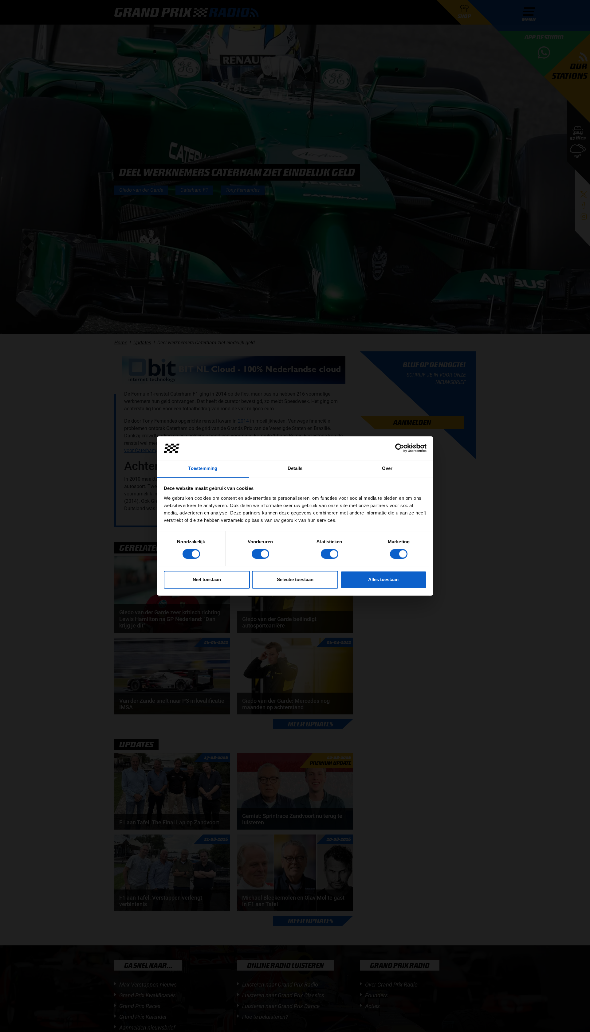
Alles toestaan (383, 579)
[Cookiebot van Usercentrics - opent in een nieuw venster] (400, 448)
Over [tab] (387, 468)
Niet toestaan (207, 579)
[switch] (260, 554)
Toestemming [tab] (202, 468)
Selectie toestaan (295, 579)
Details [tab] (295, 468)
